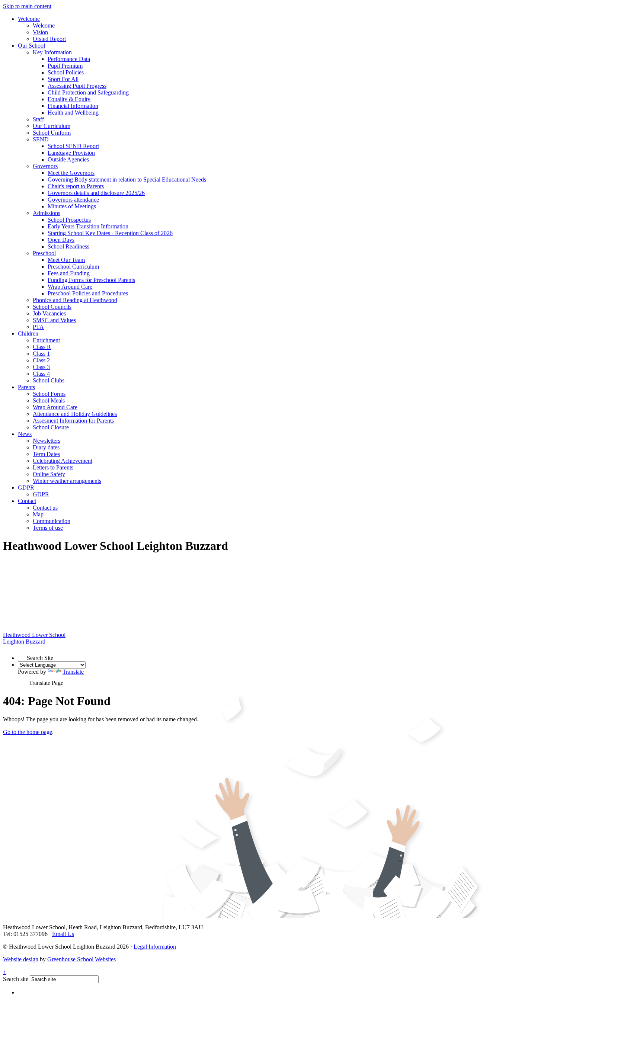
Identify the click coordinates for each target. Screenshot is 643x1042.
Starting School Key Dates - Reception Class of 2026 (110, 233)
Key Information (52, 52)
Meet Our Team (66, 260)
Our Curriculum (51, 126)
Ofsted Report (49, 39)
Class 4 (41, 374)
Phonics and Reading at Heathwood (75, 300)
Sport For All (63, 79)
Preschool (44, 253)
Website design (20, 959)
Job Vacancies (49, 313)
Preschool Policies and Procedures (88, 293)
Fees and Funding (69, 273)
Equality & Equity (69, 99)
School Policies (66, 72)
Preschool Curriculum (73, 266)
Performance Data (69, 59)
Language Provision (71, 153)
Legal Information (155, 946)
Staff (38, 119)
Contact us (45, 507)
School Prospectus (69, 220)
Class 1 (41, 353)
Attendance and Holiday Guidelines (75, 414)
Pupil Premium (65, 65)
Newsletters (46, 440)
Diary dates (46, 447)
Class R (42, 347)
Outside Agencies (68, 159)
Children (28, 333)
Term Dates (46, 454)
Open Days (61, 240)
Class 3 (41, 367)
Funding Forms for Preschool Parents (91, 280)
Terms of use (48, 528)
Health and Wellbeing (73, 112)
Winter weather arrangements (67, 481)
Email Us (63, 934)
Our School (31, 45)
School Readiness (68, 246)
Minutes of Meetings (72, 206)
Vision (40, 32)
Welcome (29, 19)
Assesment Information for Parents (73, 420)
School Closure (51, 427)
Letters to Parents (53, 467)
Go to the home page (27, 732)
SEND (41, 139)
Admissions (46, 213)
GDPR (26, 487)
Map (38, 514)
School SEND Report (73, 146)
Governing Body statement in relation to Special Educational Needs (127, 179)
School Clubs (48, 380)
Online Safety (49, 474)
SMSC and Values (54, 320)
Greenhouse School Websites (81, 959)
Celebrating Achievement (62, 461)
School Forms (49, 394)
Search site (15, 979)
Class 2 (41, 360)
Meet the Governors (71, 173)
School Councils (52, 307)
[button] (22, 655)
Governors (45, 166)
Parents (26, 387)
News (25, 434)
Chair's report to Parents (76, 186)
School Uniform (52, 132)
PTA (38, 327)
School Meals (49, 400)
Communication (51, 521)
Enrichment (46, 340)
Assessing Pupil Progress (77, 86)
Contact (27, 501)
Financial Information (73, 106)
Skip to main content (27, 6)
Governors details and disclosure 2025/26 (96, 193)
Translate (73, 672)
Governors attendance (73, 199)
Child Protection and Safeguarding (88, 92)
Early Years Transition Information (88, 226)
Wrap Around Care (70, 286)
